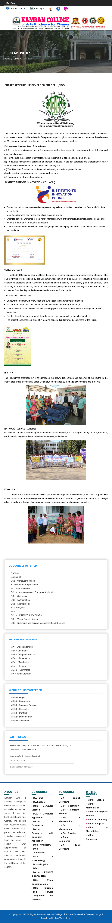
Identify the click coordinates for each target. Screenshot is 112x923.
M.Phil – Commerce (20, 720)
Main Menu (10, 3)
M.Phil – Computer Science (24, 705)
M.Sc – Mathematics (20, 658)
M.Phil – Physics (19, 713)
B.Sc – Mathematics (20, 600)
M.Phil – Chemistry (20, 709)
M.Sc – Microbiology (20, 662)
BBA (13, 611)
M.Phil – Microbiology (21, 716)
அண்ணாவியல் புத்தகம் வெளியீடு (25, 745)
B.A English (16, 577)
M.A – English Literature (22, 647)
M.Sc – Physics (18, 666)
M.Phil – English (18, 697)
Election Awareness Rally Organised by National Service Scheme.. (41, 766)
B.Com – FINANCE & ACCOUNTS (26, 615)
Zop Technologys (63, 918)
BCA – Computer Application (24, 584)
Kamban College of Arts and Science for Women (70, 914)
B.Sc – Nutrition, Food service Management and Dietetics (38, 623)
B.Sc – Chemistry (19, 596)
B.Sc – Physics (18, 607)
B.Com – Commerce (20, 588)
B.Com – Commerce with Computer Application (33, 592)
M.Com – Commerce (20, 670)
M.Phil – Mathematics (21, 701)
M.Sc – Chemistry (19, 650)
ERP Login (39, 8)
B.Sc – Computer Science (23, 581)
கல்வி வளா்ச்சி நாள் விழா (21, 756)
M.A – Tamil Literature (21, 673)
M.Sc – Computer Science (23, 654)
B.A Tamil (15, 573)
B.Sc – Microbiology (20, 604)
